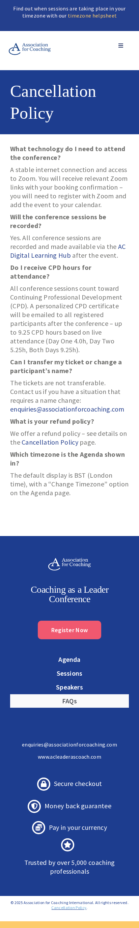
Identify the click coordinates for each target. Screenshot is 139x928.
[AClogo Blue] (29, 39)
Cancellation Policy (50, 442)
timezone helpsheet (92, 15)
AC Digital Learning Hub (68, 250)
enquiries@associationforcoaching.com (67, 409)
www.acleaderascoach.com (69, 756)
